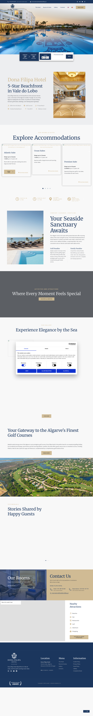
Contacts (62, 7)
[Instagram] (77, 1)
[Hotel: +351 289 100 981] (51, 589)
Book (69, 56)
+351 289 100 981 (12, 1)
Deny (27, 370)
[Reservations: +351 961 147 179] (70, 589)
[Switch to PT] (72, 7)
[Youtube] (82, 1)
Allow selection (46, 370)
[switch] (39, 365)
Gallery (56, 7)
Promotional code (58, 54)
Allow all (66, 370)
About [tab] (66, 348)
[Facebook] (16, 671)
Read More (46, 452)
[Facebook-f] (84, 1)
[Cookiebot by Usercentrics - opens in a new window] (70, 344)
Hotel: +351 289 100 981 (60, 589)
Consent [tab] (26, 348)
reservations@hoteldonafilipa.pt (39, 1)
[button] (4, 145)
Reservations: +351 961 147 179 (80, 589)
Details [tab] (46, 348)
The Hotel (37, 7)
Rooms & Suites (47, 7)
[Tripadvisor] (79, 1)
